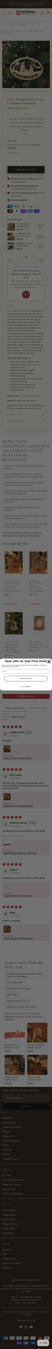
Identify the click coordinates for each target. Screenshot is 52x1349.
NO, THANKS (26, 686)
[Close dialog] (49, 661)
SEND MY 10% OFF (26, 678)
